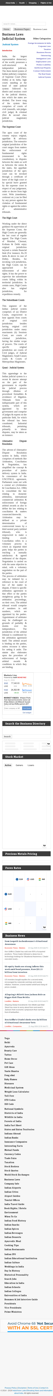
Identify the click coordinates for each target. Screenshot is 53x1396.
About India (10, 3)
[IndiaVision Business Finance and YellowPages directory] (28, 14)
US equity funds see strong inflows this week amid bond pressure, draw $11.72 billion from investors (24, 965)
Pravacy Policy (10, 1388)
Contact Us (43, 1388)
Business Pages (22, 29)
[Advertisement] (39, 125)
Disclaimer (22, 1388)
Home (6, 29)
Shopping (33, 3)
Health (22, 3)
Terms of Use (33, 1388)
